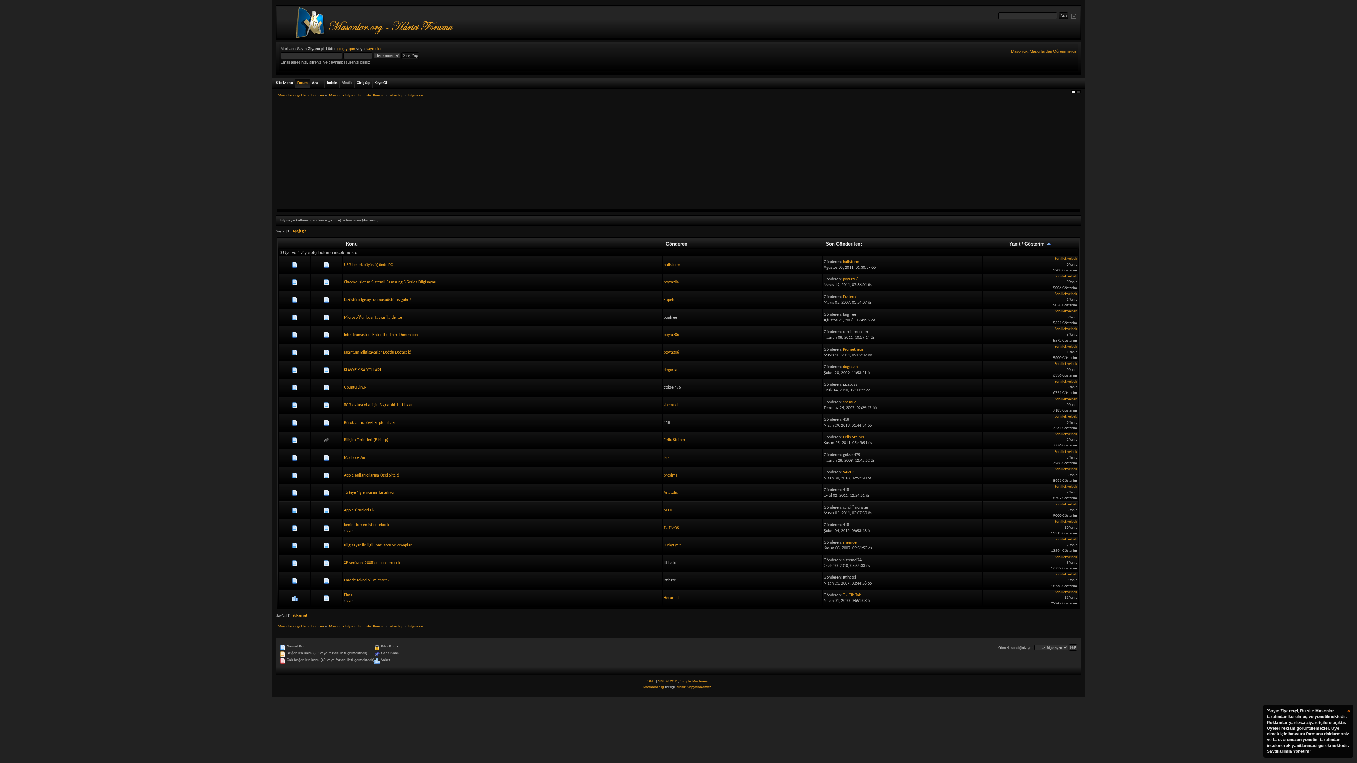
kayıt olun (374, 49)
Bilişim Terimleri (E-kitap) (366, 440)
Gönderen (676, 244)
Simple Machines (694, 681)
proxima (671, 475)
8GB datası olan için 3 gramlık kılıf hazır (378, 405)
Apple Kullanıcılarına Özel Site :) (371, 475)
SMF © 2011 (668, 681)
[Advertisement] (678, 155)
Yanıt (1014, 244)
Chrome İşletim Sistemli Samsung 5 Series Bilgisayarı (390, 282)
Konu (352, 244)
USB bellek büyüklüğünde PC (368, 265)
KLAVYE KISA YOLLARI (362, 370)
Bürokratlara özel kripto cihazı (369, 423)
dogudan (671, 370)
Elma (348, 595)
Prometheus (853, 350)
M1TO (669, 510)
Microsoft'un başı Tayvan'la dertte (373, 317)
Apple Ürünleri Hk (359, 510)
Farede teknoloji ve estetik (366, 580)
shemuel (671, 405)
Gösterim (1035, 244)
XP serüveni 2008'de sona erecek (372, 563)
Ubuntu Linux (355, 387)
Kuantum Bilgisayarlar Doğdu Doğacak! (377, 352)
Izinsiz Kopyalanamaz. (694, 687)
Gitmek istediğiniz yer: (1016, 648)
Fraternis (850, 297)
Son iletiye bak (1066, 259)
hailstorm (672, 265)
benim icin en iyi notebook (366, 525)
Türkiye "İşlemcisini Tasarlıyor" (370, 493)
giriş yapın (346, 49)
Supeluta (671, 300)
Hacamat (671, 598)
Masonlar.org (653, 687)
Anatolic (671, 493)
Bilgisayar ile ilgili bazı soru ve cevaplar (378, 545)
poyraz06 (671, 282)
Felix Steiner (674, 440)
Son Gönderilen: (844, 244)
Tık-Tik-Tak (852, 595)
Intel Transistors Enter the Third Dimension (381, 335)
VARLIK (849, 472)
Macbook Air (354, 458)
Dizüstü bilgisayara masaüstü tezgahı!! (377, 300)
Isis (666, 458)
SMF (651, 681)
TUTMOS (671, 528)
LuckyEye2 (672, 545)
